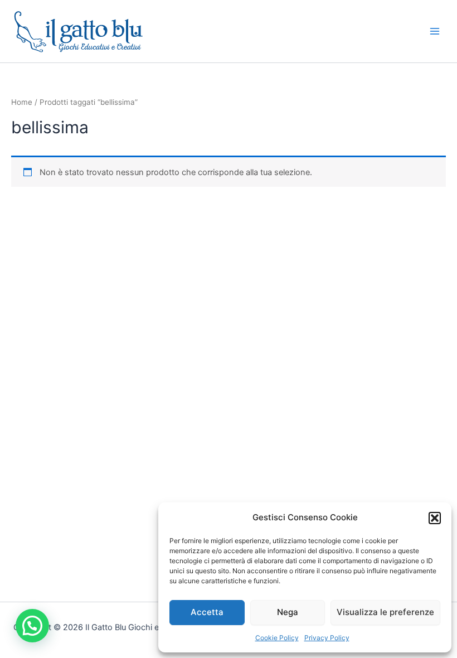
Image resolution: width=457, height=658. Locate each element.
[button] (434, 518)
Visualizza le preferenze (385, 612)
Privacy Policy (326, 637)
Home (21, 102)
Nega (287, 612)
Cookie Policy (277, 637)
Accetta (207, 612)
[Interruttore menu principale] (435, 31)
